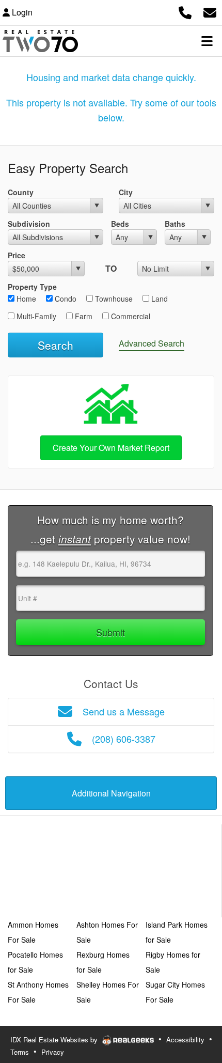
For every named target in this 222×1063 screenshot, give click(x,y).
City (126, 192)
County (21, 192)
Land (158, 298)
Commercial (129, 316)
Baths (175, 223)
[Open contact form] (209, 11)
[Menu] (207, 40)
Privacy (52, 1052)
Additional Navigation (111, 793)
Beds (120, 223)
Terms (19, 1052)
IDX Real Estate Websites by (55, 1039)
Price (16, 255)
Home (25, 298)
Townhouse (113, 298)
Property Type (32, 287)
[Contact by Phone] (185, 11)
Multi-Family (35, 316)
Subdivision (29, 223)
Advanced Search (151, 343)
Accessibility (185, 1039)
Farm (82, 316)
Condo (64, 298)
